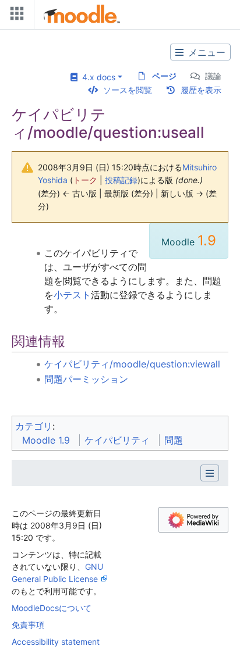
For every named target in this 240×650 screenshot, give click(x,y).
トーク (85, 180)
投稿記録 (121, 180)
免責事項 (28, 625)
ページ (164, 76)
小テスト (72, 295)
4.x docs (96, 77)
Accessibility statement (56, 642)
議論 (213, 76)
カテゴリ (33, 426)
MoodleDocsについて (51, 608)
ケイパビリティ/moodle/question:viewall (132, 364)
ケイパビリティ (117, 440)
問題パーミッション (86, 379)
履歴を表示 (201, 90)
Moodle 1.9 (46, 440)
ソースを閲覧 (127, 90)
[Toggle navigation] (14, 16)
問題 (173, 440)
